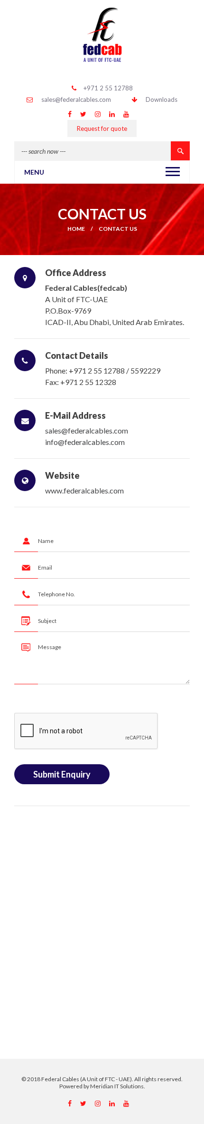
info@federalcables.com (85, 441)
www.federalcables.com (84, 490)
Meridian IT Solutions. (117, 1086)
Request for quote (102, 128)
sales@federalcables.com (76, 99)
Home (76, 228)
